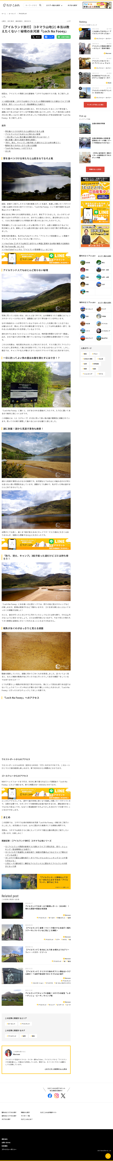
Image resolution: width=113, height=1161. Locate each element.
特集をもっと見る (95, 169)
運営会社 (5, 1139)
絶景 (85, 369)
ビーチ (69, 1005)
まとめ (8, 151)
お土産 (101, 359)
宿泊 (69, 961)
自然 (69, 918)
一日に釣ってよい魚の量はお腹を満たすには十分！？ (27, 137)
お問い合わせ (6, 1142)
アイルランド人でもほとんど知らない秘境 (22, 134)
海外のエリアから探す (9, 1116)
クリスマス (49, 983)
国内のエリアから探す (9, 1112)
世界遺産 (96, 364)
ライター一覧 (25, 1116)
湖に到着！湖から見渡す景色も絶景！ (21, 139)
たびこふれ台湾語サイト (48, 1112)
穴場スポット (61, 918)
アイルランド (23, 13)
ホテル (65, 939)
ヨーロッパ (12, 13)
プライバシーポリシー (9, 1149)
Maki (109, 83)
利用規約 (5, 1146)
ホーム (4, 13)
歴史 (94, 369)
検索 (40, 5)
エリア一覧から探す (53, 5)
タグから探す (72, 5)
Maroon (68, 915)
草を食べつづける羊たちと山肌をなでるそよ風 (24, 131)
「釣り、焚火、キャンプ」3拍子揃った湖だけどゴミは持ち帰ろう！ (33, 142)
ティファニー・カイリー (103, 38)
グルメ (95, 354)
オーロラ (52, 918)
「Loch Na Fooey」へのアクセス (18, 148)
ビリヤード (60, 1005)
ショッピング (88, 374)
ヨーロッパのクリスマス (63, 983)
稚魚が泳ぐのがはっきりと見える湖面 (21, 145)
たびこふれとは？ (27, 1119)
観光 (33, 1036)
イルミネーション (38, 983)
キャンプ (52, 1005)
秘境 (24, 1036)
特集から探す (25, 1112)
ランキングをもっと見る (95, 105)
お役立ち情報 (88, 359)
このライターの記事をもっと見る (56, 1069)
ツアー (58, 939)
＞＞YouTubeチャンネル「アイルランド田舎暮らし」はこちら (27, 249)
